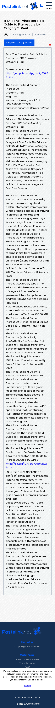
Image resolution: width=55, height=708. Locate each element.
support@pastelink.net (27, 646)
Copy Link (10, 42)
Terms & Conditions (27, 703)
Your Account (28, 663)
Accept (27, 685)
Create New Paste (27, 659)
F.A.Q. (27, 667)
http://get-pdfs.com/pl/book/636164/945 (27, 75)
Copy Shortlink (25, 42)
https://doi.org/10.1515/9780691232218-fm (26, 465)
